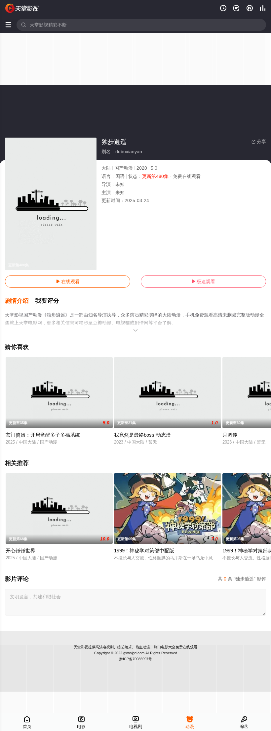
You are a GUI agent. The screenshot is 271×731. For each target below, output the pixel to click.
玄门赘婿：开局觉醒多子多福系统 (43, 435)
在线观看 (68, 281)
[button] (20, 301)
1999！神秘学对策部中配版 (144, 550)
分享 (259, 141)
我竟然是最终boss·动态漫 (142, 435)
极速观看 (203, 281)
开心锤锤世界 (20, 550)
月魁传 (229, 435)
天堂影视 (81, 647)
